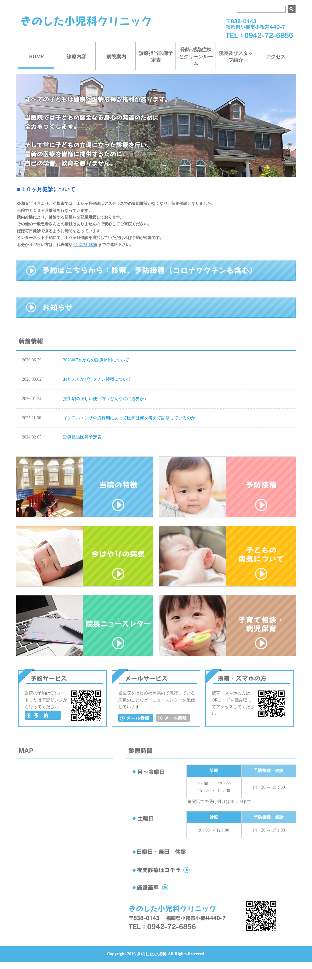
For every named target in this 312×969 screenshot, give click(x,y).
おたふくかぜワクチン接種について (97, 379)
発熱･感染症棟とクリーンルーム (196, 56)
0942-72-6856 (85, 244)
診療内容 (76, 56)
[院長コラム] (84, 654)
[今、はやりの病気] (84, 585)
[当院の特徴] (84, 516)
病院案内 (116, 56)
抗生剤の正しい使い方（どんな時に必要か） (105, 398)
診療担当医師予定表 (156, 56)
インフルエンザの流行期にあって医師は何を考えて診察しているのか (129, 418)
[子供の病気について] (227, 585)
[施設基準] (174, 890)
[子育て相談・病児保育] (227, 654)
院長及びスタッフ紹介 (236, 56)
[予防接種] (227, 516)
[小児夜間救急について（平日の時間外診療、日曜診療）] (174, 873)
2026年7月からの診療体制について (96, 360)
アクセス (275, 56)
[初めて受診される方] (43, 718)
